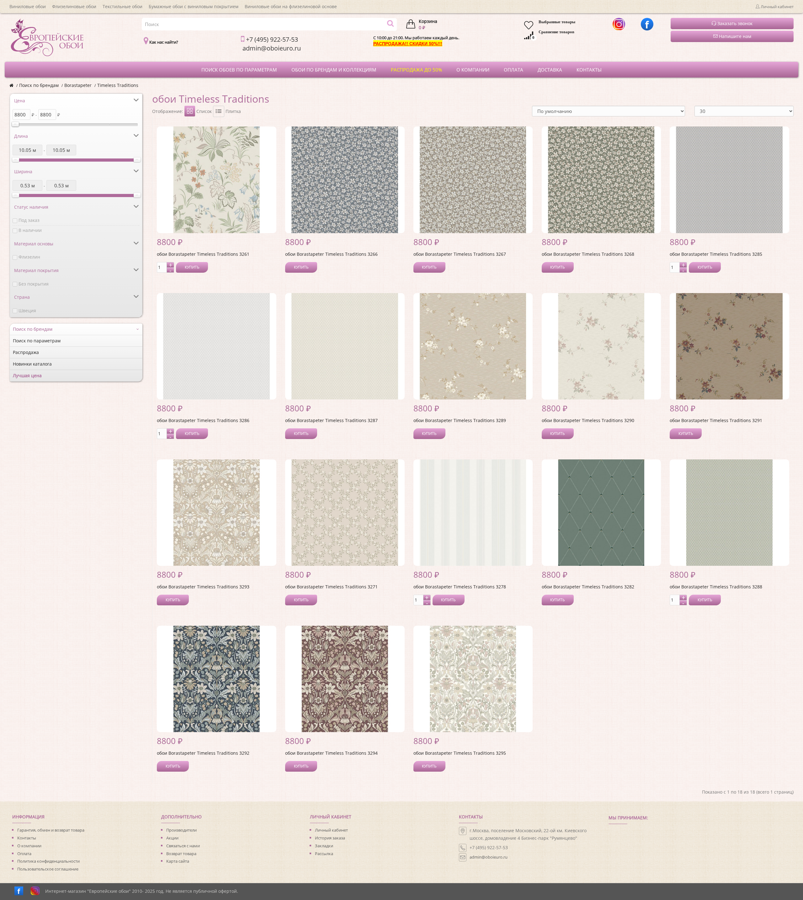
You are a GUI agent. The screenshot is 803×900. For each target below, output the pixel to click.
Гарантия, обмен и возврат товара (50, 830)
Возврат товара (181, 853)
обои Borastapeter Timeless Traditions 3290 (588, 420)
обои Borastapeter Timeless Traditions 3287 (331, 420)
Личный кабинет (331, 830)
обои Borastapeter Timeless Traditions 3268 (588, 254)
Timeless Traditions (117, 85)
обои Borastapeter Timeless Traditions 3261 (203, 254)
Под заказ (29, 220)
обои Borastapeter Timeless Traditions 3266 (331, 254)
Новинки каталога (32, 364)
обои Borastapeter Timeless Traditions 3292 (203, 753)
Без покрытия (34, 284)
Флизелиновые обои (74, 6)
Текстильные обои (122, 6)
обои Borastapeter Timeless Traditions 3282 (588, 587)
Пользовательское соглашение (47, 869)
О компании (29, 846)
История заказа (330, 838)
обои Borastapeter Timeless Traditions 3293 (203, 587)
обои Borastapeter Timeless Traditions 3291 (716, 420)
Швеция (27, 310)
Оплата (24, 853)
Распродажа (26, 352)
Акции (172, 838)
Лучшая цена (27, 375)
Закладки (324, 846)
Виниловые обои (27, 6)
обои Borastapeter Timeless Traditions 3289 (459, 420)
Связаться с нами (183, 846)
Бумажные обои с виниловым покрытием (193, 6)
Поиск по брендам (39, 85)
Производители (181, 830)
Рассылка (324, 853)
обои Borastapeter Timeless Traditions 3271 (331, 587)
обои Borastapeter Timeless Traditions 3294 (331, 753)
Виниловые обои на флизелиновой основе (291, 6)
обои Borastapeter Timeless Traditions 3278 (459, 587)
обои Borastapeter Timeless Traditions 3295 (459, 753)
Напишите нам (734, 36)
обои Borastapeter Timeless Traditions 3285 (716, 254)
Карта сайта (177, 861)
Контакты (26, 838)
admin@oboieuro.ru (489, 857)
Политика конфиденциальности (48, 861)
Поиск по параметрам (37, 341)
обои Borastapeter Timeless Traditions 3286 (203, 420)
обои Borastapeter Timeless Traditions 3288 (716, 587)
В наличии (30, 230)
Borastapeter (78, 85)
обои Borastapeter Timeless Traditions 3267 (459, 254)
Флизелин (29, 257)
